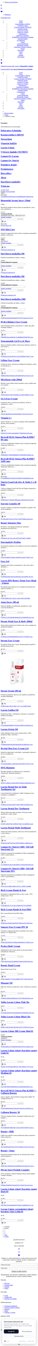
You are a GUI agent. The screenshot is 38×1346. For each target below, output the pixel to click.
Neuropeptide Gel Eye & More (15, 341)
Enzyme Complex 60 (10, 503)
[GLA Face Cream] (17, 395)
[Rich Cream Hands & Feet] (16, 886)
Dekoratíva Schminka (11, 130)
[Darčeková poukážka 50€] (8, 272)
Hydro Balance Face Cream (14, 322)
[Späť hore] (19, 1344)
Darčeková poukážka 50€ (13, 276)
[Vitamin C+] (17, 414)
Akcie (21, 52)
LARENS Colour (23, 26)
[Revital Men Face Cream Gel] (17, 744)
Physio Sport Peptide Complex (15, 1170)
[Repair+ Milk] (17, 1127)
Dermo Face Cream (10, 640)
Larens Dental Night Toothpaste (16, 828)
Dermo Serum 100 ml (11, 691)
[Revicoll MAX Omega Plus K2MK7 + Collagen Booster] (17, 1087)
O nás (6, 1295)
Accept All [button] (11, 1331)
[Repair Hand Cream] (17, 961)
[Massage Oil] (17, 979)
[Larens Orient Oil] (17, 725)
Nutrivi (23, 48)
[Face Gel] (17, 557)
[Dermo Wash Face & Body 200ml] (17, 617)
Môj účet (7, 1283)
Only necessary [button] (27, 1331)
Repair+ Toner (8, 1150)
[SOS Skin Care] (6, 225)
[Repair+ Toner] (17, 1147)
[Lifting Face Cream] (17, 356)
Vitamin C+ (6, 418)
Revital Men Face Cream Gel (15, 748)
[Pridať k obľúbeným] (2, 221)
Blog (20, 53)
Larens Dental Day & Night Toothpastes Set (14, 788)
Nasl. (5, 1235)
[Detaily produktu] (5, 221)
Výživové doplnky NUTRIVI (22, 27)
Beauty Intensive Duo (11, 523)
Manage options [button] (19, 1336)
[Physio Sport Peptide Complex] (17, 1166)
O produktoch (21, 40)
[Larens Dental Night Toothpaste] (17, 824)
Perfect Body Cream (10, 946)
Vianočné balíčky (23, 39)
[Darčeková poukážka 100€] (8, 295)
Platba (6, 1311)
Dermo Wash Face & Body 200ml (16, 621)
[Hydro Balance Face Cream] (17, 318)
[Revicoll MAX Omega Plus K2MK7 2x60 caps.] (17, 455)
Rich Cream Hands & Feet (13, 890)
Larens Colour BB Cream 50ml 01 (17, 1031)
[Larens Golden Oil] (16, 706)
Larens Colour (8, 147)
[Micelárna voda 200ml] (17, 375)
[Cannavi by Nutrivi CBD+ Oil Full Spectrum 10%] (17, 864)
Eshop (21, 22)
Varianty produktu (6, 217)
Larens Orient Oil (9, 729)
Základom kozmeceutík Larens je (17, 66)
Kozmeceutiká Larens (16, 69)
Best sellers (21, 50)
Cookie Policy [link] (22, 1341)
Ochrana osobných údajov (12, 1307)
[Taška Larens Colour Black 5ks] (17, 1013)
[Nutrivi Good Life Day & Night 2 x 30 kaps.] (17, 478)
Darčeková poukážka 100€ (13, 299)
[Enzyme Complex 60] (17, 500)
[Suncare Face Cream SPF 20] (16, 923)
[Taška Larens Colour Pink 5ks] (17, 998)
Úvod (21, 21)
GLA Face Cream (9, 398)
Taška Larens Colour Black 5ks (15, 1016)
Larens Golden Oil (9, 710)
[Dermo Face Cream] (16, 636)
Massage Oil (6, 983)
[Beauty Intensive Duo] (17, 519)
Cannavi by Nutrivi (22, 32)
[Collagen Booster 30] (17, 1108)
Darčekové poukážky (23, 35)
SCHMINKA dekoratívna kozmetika (22, 37)
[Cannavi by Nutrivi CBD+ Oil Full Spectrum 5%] (17, 843)
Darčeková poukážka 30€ (13, 253)
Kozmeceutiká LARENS (22, 24)
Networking (20, 57)
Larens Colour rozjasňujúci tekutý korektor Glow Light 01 (17, 1210)
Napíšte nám (8, 1297)
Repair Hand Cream (10, 965)
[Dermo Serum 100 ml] (17, 687)
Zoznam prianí (8, 1285)
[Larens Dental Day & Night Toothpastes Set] (18, 783)
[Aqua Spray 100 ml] (15, 598)
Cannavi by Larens (22, 30)
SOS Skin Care (8, 229)
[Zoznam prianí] (1, 63)
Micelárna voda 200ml (11, 379)
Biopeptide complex (23, 45)
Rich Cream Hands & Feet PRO (16, 909)
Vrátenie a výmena (9, 1312)
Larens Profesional (22, 44)
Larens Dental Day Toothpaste (15, 808)
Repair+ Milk (7, 1131)
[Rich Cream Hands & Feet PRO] (16, 905)
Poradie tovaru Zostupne (8, 191)
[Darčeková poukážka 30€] (8, 250)
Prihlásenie (7, 14)
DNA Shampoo (8, 767)
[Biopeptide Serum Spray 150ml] (17, 196)
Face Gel (5, 561)
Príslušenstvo (23, 34)
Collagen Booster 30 (10, 1112)
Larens (23, 42)
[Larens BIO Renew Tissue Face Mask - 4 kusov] (17, 576)
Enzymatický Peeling (11, 542)
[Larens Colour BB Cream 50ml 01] (17, 1027)
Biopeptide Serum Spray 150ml (15, 200)
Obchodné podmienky (10, 1306)
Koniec (6, 1236)
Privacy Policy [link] (30, 1341)
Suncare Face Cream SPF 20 (14, 927)
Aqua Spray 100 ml (10, 602)
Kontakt (21, 55)
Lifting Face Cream (10, 360)
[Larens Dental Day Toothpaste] (17, 804)
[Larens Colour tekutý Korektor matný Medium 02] (17, 1066)
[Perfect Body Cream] (17, 942)
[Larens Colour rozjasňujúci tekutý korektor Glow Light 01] (17, 1205)
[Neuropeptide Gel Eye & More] (17, 337)
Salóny (6, 1288)
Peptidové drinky (23, 29)
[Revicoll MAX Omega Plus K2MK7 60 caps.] (16, 433)
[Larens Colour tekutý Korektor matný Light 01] (17, 1046)
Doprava (7, 1309)
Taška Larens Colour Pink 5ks (15, 1002)
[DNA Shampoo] (17, 764)
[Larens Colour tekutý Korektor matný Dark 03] (17, 1185)
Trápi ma (5, 186)
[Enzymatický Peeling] (16, 538)
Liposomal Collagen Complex (22, 47)
